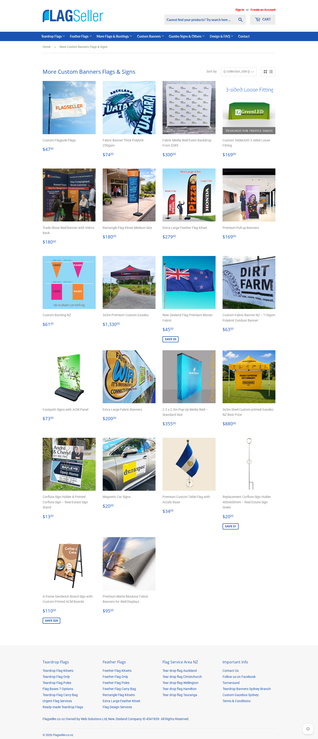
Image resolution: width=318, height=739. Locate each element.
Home (47, 47)
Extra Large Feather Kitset (121, 701)
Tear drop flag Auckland (179, 670)
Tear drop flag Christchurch (182, 677)
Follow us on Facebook (239, 677)
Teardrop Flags (51, 36)
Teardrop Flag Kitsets (58, 670)
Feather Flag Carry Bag (119, 689)
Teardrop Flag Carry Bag (60, 695)
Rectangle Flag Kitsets (119, 695)
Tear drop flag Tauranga (179, 695)
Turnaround (231, 683)
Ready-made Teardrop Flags (63, 707)
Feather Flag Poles (116, 683)
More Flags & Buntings (113, 36)
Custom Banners (149, 36)
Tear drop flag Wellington (180, 683)
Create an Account (262, 9)
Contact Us (231, 670)
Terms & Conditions (236, 701)
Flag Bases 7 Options (58, 689)
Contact (244, 36)
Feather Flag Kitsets (117, 670)
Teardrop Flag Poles (57, 683)
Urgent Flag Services (57, 701)
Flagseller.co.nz (63, 735)
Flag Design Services (117, 707)
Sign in (239, 9)
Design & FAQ (220, 36)
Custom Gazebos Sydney (241, 695)
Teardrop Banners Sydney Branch (247, 689)
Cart (266, 19)
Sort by (211, 71)
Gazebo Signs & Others (185, 36)
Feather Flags (79, 36)
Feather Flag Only (115, 677)
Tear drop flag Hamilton (179, 689)
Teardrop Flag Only (56, 677)
